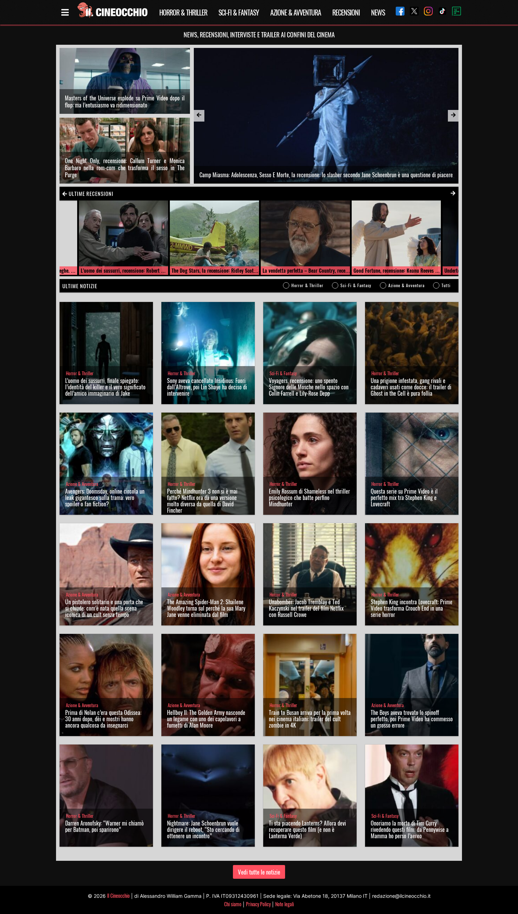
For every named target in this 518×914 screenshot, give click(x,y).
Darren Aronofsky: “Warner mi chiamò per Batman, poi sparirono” (104, 826)
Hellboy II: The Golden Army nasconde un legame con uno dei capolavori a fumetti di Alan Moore (206, 718)
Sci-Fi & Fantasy (238, 12)
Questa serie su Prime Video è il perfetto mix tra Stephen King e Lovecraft (404, 497)
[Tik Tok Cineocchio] (440, 12)
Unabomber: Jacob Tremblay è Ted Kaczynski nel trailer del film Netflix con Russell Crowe (306, 608)
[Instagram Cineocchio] (426, 12)
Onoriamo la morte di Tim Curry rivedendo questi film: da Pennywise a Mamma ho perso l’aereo (410, 829)
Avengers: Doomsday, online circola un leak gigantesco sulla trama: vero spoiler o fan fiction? (104, 497)
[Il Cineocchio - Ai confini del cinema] (112, 12)
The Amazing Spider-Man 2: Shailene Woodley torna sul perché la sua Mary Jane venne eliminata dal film (206, 608)
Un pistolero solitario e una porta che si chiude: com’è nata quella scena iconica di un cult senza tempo (104, 608)
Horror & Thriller (183, 12)
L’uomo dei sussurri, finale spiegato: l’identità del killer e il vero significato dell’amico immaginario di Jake (105, 386)
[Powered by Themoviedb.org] (454, 12)
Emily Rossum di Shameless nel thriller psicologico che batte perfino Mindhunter (309, 497)
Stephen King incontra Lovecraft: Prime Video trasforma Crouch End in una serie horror (411, 608)
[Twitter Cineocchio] (412, 12)
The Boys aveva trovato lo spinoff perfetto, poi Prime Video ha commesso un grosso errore (412, 718)
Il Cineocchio (118, 895)
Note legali (284, 904)
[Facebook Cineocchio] (397, 12)
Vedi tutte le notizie (259, 871)
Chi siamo (232, 904)
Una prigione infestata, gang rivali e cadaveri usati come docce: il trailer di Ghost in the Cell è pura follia (411, 386)
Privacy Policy (258, 904)
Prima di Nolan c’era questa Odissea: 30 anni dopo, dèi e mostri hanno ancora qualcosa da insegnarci (103, 718)
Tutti (446, 285)
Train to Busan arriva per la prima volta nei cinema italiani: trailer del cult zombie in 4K (310, 718)
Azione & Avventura (295, 12)
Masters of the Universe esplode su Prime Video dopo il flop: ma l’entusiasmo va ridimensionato (125, 101)
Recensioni (346, 12)
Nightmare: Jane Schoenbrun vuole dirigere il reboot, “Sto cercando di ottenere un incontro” (203, 829)
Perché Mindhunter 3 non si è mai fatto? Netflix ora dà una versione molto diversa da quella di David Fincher (202, 500)
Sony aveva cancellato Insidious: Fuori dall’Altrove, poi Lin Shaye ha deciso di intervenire (207, 386)
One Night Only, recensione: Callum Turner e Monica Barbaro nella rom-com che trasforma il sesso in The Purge (125, 167)
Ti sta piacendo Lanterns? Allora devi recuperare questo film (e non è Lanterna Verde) (307, 829)
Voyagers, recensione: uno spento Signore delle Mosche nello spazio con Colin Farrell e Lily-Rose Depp (309, 386)
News (378, 12)
